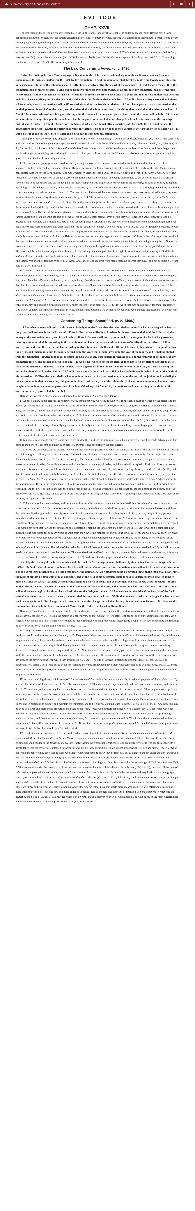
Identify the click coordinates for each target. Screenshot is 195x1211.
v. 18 (25, 478)
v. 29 (77, 650)
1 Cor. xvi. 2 (117, 518)
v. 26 (44, 615)
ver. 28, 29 (43, 62)
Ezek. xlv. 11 (152, 464)
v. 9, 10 (64, 275)
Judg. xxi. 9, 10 (160, 664)
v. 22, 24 (45, 508)
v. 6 (93, 226)
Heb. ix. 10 (143, 767)
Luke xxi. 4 (38, 265)
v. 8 (74, 251)
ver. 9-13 (69, 57)
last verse (34, 733)
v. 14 (119, 400)
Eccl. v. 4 (49, 255)
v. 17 (87, 474)
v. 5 (173, 211)
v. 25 (155, 547)
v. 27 (39, 625)
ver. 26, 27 (151, 57)
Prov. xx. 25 (53, 294)
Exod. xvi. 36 (102, 469)
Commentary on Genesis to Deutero (35, 4)
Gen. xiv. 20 (169, 679)
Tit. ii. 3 (171, 246)
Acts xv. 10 (105, 772)
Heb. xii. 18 (120, 752)
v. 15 (75, 415)
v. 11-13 (110, 304)
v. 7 (52, 236)
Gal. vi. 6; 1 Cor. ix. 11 (143, 703)
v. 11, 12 (80, 625)
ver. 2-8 (30, 57)
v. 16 (51, 459)
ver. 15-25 (102, 57)
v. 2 (97, 163)
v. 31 (75, 723)
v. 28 (71, 635)
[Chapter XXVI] (173, 4)
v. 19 (147, 483)
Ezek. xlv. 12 (75, 557)
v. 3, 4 (84, 197)
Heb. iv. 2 (164, 747)
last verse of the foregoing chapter (44, 32)
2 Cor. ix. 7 (121, 294)
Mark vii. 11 (131, 527)
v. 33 (84, 713)
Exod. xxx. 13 (105, 552)
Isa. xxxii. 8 (105, 148)
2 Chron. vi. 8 (163, 172)
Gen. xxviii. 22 (56, 684)
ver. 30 (79, 62)
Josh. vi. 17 (155, 659)
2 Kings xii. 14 (27, 187)
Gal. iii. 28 (58, 202)
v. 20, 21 (37, 493)
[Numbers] (189, 4)
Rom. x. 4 (140, 757)
